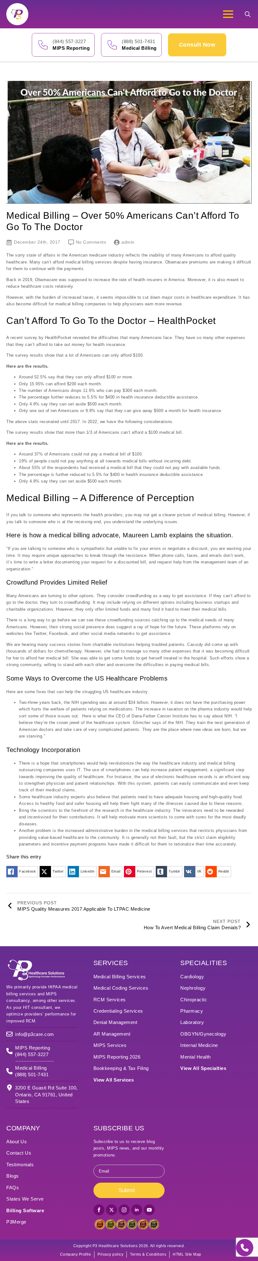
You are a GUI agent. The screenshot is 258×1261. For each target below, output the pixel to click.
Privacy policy (110, 1254)
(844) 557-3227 (69, 41)
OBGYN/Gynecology (203, 1034)
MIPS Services (110, 1045)
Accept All (217, 1234)
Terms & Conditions (148, 1254)
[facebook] (98, 1209)
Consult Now (197, 45)
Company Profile (75, 1254)
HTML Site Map (187, 1254)
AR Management (112, 1034)
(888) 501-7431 (138, 41)
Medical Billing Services (119, 976)
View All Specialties (203, 1068)
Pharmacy (191, 1011)
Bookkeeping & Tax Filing (121, 1068)
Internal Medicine (199, 1045)
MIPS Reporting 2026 (117, 1057)
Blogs (12, 1176)
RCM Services (109, 999)
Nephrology (192, 988)
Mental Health (195, 1057)
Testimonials (20, 1164)
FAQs (12, 1187)
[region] (176, 1211)
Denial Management (115, 1022)
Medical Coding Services (121, 988)
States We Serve (25, 1199)
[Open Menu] (228, 14)
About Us (16, 1141)
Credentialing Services (118, 1011)
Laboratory (192, 1022)
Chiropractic (193, 999)
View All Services (113, 1080)
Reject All (177, 1234)
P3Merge (16, 1221)
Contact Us (18, 1153)
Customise (135, 1234)
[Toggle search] (247, 14)
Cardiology (192, 976)
